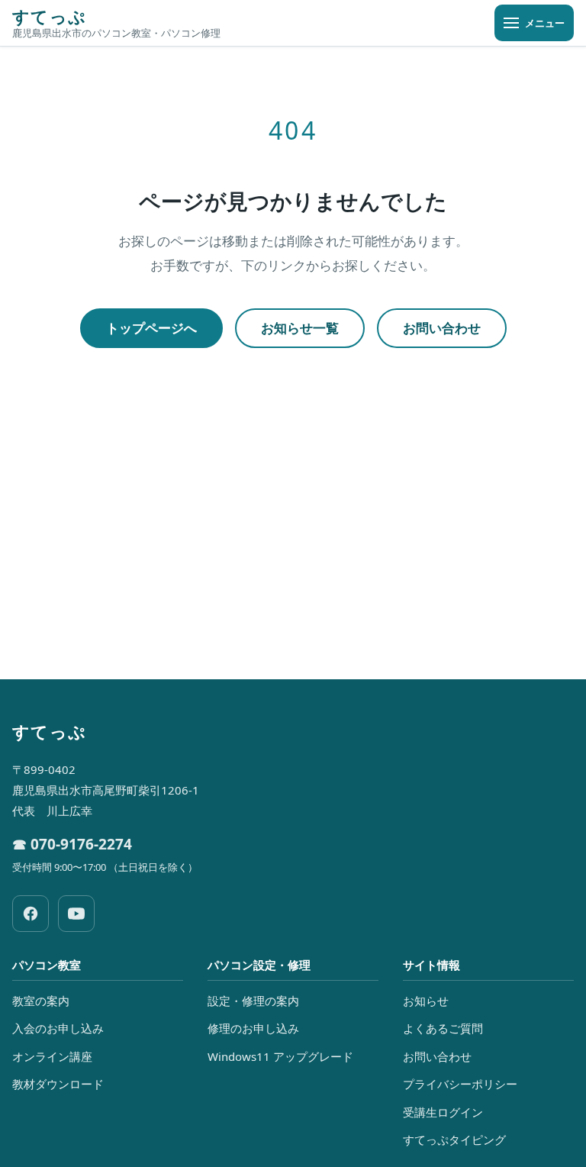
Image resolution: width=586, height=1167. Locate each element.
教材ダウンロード (58, 1083)
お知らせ (426, 1000)
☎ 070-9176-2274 (72, 844)
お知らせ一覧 (300, 328)
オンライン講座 (52, 1056)
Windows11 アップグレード (280, 1056)
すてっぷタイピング (454, 1139)
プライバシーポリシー (460, 1083)
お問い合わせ (442, 328)
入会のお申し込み (58, 1028)
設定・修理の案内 (253, 1000)
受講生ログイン (443, 1112)
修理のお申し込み (253, 1028)
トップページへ (151, 328)
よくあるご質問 (443, 1028)
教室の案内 (40, 1000)
